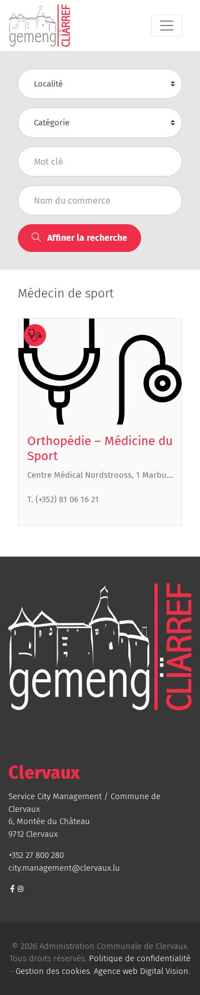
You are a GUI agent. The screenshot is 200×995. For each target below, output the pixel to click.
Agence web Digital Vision (141, 971)
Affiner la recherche (86, 238)
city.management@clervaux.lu (64, 868)
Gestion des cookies (53, 971)
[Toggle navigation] (166, 25)
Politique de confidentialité (140, 958)
